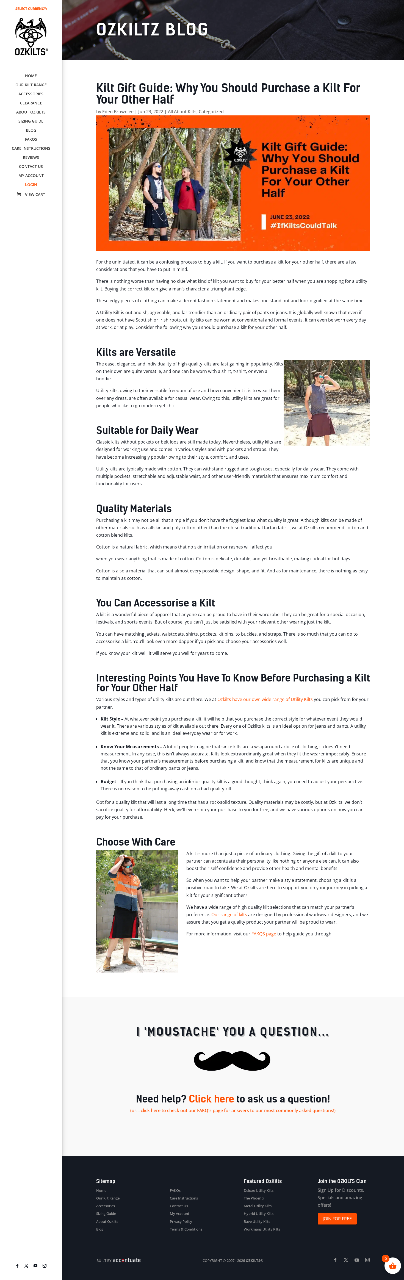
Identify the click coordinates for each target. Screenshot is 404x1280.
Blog (31, 130)
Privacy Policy (181, 1221)
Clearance (31, 103)
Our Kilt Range (31, 85)
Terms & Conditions (186, 1229)
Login (31, 185)
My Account (31, 176)
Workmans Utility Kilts (262, 1229)
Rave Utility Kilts (257, 1221)
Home (31, 76)
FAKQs (31, 139)
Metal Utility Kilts (258, 1205)
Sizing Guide (30, 121)
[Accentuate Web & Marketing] (126, 1260)
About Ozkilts (31, 112)
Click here (211, 1099)
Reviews (31, 158)
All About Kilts (182, 112)
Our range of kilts (229, 914)
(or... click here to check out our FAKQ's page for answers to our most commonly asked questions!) (233, 1110)
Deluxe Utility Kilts (258, 1190)
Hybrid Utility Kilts (258, 1213)
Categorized (211, 112)
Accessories (30, 94)
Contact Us (31, 167)
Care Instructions (31, 148)
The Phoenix (254, 1198)
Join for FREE (337, 1219)
